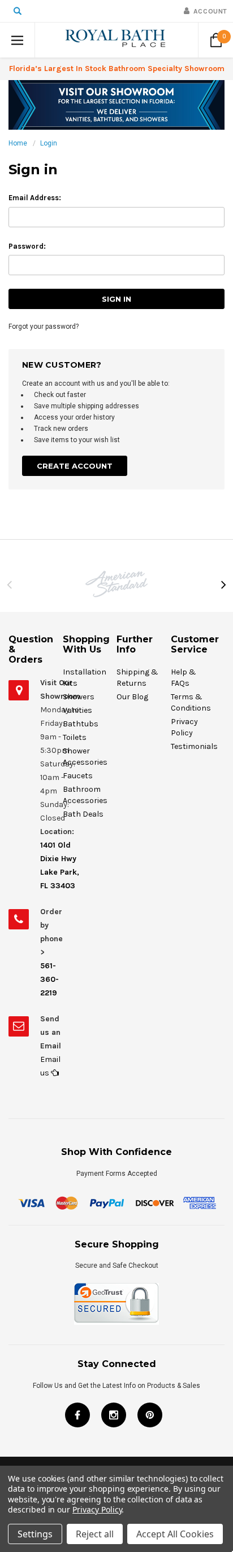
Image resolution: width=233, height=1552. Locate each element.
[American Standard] (116, 584)
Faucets (78, 776)
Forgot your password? (43, 326)
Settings (35, 1534)
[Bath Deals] (116, 104)
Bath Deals (83, 814)
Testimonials (194, 746)
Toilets (75, 737)
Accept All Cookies (175, 1534)
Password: (27, 246)
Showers (78, 697)
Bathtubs (80, 724)
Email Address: (34, 197)
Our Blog (132, 697)
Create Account (75, 465)
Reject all (95, 1534)
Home (17, 143)
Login (48, 143)
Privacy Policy (97, 1509)
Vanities (77, 710)
